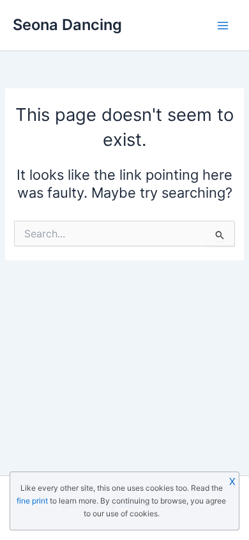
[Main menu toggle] (222, 25)
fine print (32, 500)
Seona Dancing (67, 24)
